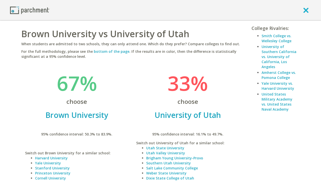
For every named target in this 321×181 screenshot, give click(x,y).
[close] (306, 10)
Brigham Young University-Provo (174, 158)
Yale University (48, 163)
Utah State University (165, 148)
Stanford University (52, 168)
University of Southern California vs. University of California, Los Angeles (279, 56)
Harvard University (51, 158)
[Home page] (30, 10)
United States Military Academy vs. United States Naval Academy (277, 102)
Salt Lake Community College (172, 168)
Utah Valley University (165, 153)
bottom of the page (111, 51)
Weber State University (166, 173)
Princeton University (52, 173)
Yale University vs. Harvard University (278, 86)
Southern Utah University (168, 163)
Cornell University (50, 178)
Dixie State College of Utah (170, 178)
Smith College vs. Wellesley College (276, 38)
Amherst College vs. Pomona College (279, 75)
